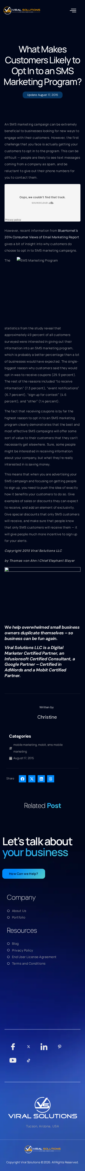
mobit (42, 745)
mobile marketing (25, 745)
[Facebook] (13, 1049)
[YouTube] (13, 1062)
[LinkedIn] (44, 1049)
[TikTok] (29, 1062)
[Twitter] (29, 1049)
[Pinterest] (60, 1049)
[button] (73, 11)
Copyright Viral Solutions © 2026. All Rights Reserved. (42, 1162)
